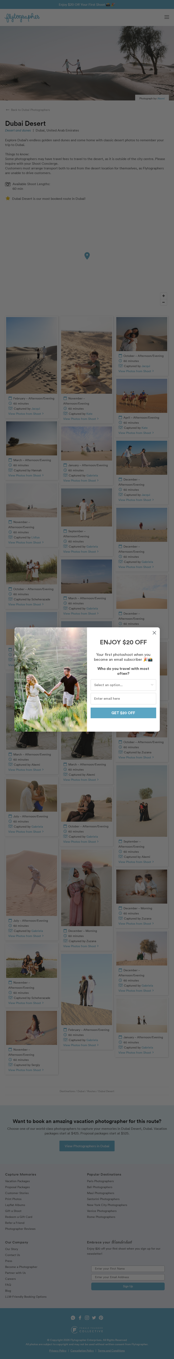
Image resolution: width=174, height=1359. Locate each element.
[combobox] (122, 685)
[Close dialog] (154, 633)
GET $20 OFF (123, 713)
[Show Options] (152, 685)
